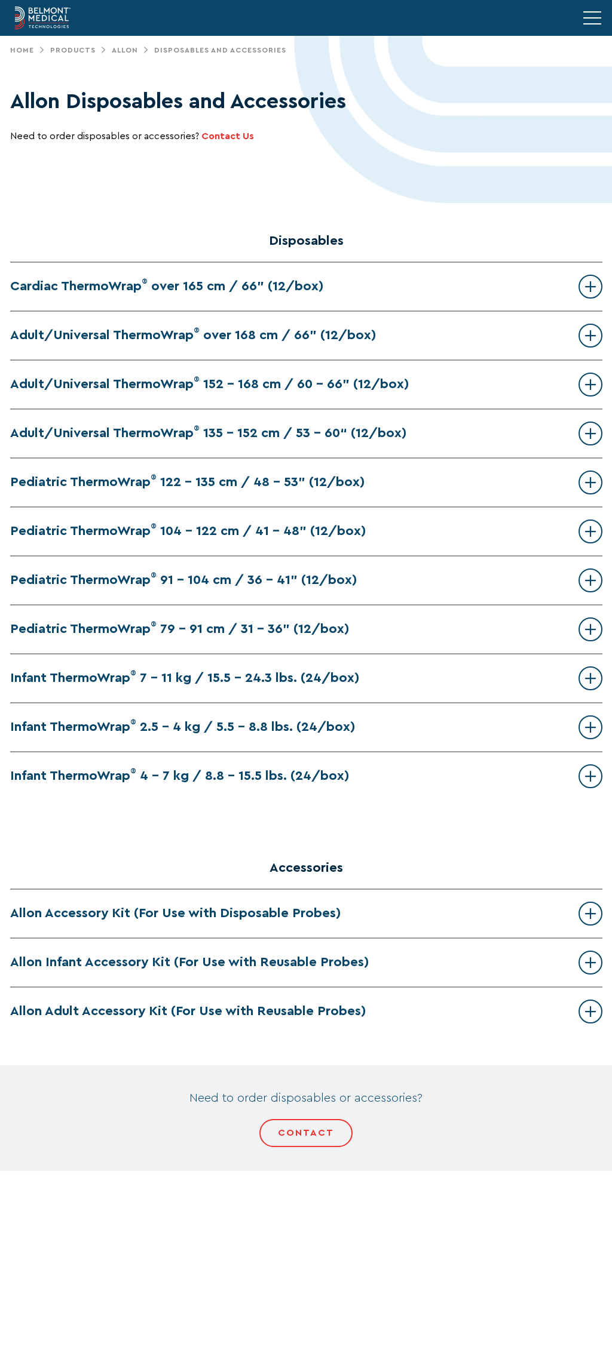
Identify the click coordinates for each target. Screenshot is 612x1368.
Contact (306, 1133)
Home (22, 50)
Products (73, 50)
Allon (125, 50)
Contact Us (227, 136)
